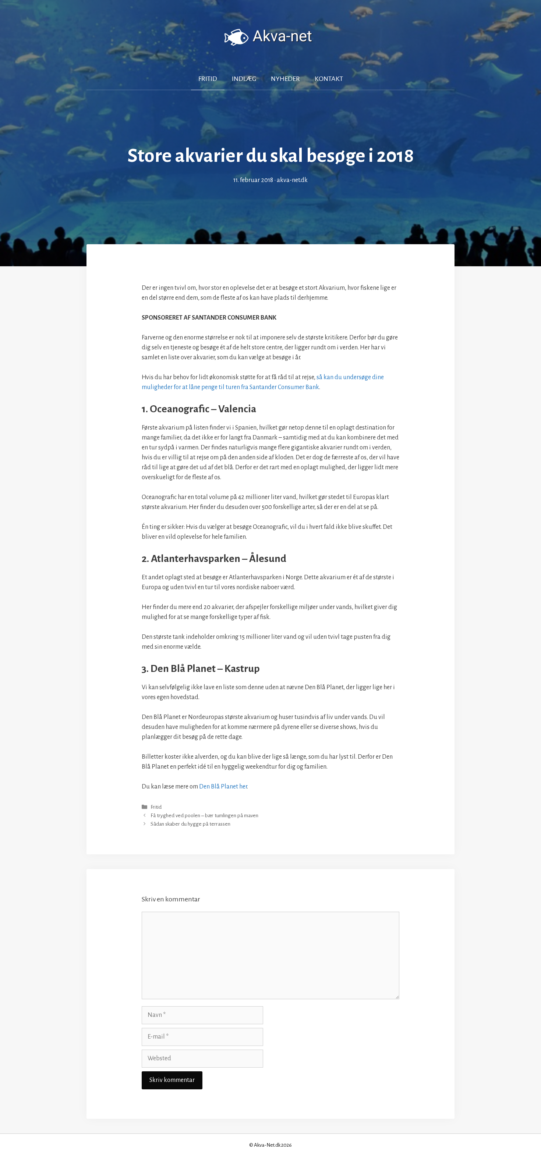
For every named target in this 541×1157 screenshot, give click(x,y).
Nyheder (285, 78)
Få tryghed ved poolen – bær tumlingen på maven (204, 815)
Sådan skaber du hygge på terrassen (190, 824)
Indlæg (244, 78)
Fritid (207, 78)
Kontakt (329, 78)
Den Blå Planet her (223, 786)
